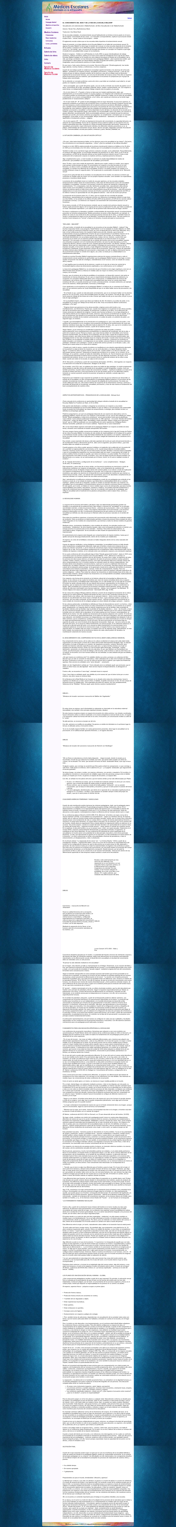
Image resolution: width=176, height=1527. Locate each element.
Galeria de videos (50, 55)
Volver (130, 18)
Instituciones (49, 41)
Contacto (47, 63)
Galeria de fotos (50, 52)
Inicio (46, 16)
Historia (48, 19)
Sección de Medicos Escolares (51, 68)
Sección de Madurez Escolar (51, 73)
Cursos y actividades (51, 43)
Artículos (47, 48)
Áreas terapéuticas (51, 38)
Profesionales (49, 35)
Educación (49, 28)
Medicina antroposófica (52, 25)
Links (46, 59)
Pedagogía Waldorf (51, 22)
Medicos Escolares (51, 32)
